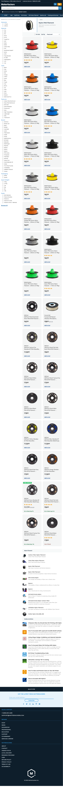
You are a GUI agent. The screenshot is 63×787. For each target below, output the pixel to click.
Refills (5, 175)
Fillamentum (7, 132)
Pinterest (36, 704)
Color (2, 65)
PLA (5, 30)
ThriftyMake (7, 167)
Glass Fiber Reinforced (9, 103)
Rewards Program (8, 755)
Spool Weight (5, 180)
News (3, 725)
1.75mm (6, 24)
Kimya (5, 136)
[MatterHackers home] (8, 4)
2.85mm (6, 25)
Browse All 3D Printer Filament (10, 19)
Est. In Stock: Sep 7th (29, 511)
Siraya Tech (7, 160)
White (5, 71)
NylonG (5, 147)
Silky (5, 115)
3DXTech (6, 121)
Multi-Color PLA (7, 96)
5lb (4, 189)
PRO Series (6, 153)
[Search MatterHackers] (60, 8)
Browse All (4, 205)
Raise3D (6, 158)
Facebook (23, 704)
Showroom (5, 727)
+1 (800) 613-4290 (36, 1)
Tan (5, 87)
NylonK (5, 149)
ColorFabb (6, 129)
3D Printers (24, 15)
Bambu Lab (43, 15)
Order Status (6, 750)
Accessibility (6, 766)
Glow (5, 110)
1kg (5, 185)
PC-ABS (6, 57)
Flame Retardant (8, 106)
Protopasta (6, 154)
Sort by (43, 34)
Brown (5, 85)
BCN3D (5, 127)
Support (4, 734)
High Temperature (8, 112)
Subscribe (31, 700)
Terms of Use (6, 764)
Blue (5, 80)
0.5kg (5, 181)
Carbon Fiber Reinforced (9, 101)
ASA (5, 41)
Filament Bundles (8, 197)
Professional (6, 729)
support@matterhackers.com (13, 715)
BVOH (5, 52)
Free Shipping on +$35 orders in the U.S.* (11, 1)
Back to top (31, 689)
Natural (5, 95)
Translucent (7, 117)
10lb (5, 190)
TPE (5, 63)
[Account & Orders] (55, 4)
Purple (5, 82)
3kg (5, 187)
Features (4, 99)
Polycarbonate (7, 55)
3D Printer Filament (33, 15)
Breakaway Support (8, 50)
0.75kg (5, 183)
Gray (5, 69)
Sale (11, 15)
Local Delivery (7, 753)
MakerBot (6, 142)
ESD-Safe (6, 104)
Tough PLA (6, 39)
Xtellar (5, 164)
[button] (31, 12)
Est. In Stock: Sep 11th (29, 544)
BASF (5, 125)
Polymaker (6, 156)
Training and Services (53, 15)
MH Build (6, 140)
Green (5, 78)
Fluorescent (7, 108)
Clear (5, 89)
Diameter (4, 22)
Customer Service (27, 1)
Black (5, 67)
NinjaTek (6, 145)
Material (3, 28)
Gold (5, 91)
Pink (5, 84)
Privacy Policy (6, 762)
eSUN (5, 131)
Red (5, 73)
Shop (3, 723)
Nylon (41, 19)
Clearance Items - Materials (10, 202)
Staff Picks (16, 15)
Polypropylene (7, 59)
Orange (5, 74)
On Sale (38, 34)
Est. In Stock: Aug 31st (49, 511)
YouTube (39, 704)
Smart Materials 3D (8, 162)
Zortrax (5, 171)
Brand (3, 120)
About (4, 746)
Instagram (29, 704)
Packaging (4, 173)
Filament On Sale (8, 200)
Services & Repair (7, 738)
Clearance (6, 198)
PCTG (5, 37)
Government (6, 736)
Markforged (7, 143)
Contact (4, 748)
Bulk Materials (7, 195)
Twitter (26, 704)
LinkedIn (33, 704)
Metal (5, 44)
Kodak (5, 134)
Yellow (5, 76)
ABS (5, 32)
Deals (3, 193)
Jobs (3, 757)
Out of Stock (47, 544)
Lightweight (7, 113)
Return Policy (6, 759)
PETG (5, 35)
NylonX (5, 151)
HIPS (5, 54)
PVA (5, 48)
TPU (5, 61)
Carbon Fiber (7, 46)
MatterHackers (7, 138)
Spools (5, 177)
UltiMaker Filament (8, 169)
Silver (5, 93)
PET (5, 33)
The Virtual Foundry (8, 165)
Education (5, 732)
